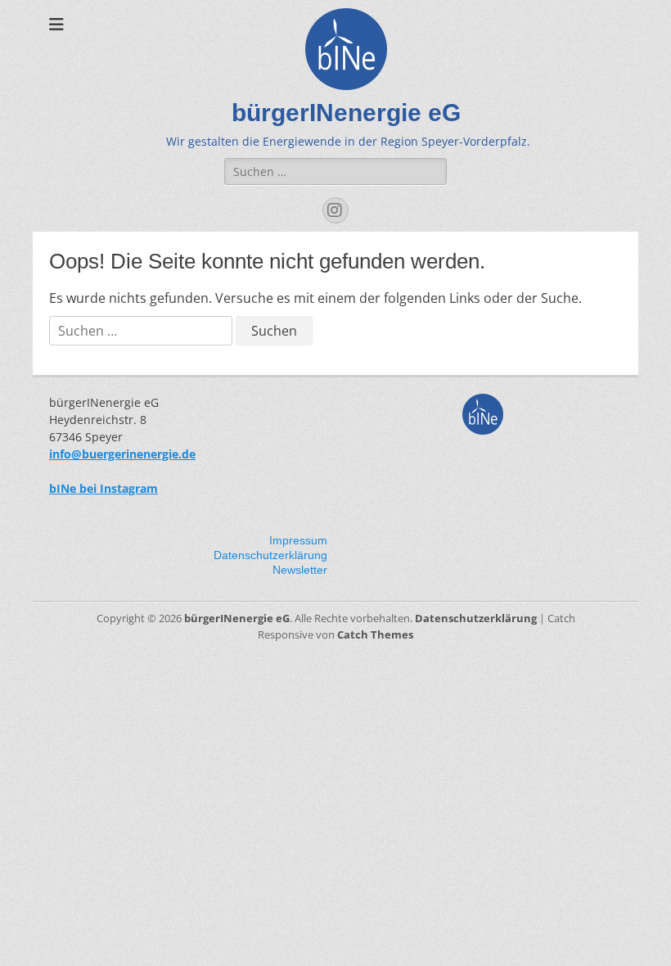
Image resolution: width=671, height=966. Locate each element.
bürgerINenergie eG (346, 112)
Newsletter (299, 569)
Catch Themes (375, 634)
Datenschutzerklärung (270, 555)
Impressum (298, 540)
